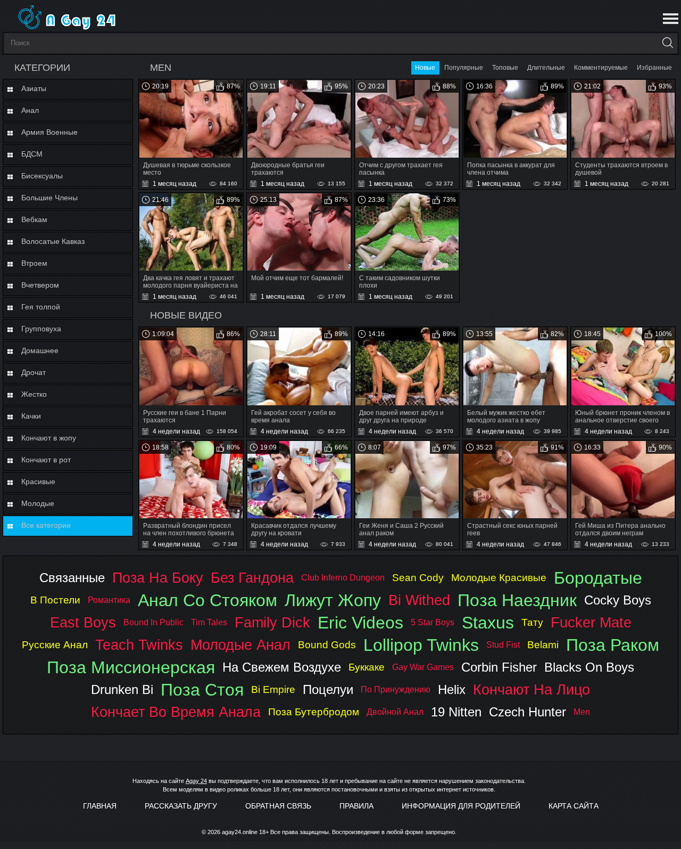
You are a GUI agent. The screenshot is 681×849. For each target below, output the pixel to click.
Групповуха (41, 328)
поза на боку (157, 577)
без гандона (252, 577)
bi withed (419, 600)
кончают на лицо (531, 689)
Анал (30, 110)
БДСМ (32, 154)
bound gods (327, 644)
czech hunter (527, 712)
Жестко (34, 394)
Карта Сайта (574, 806)
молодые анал (240, 644)
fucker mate (591, 622)
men (582, 711)
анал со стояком (207, 600)
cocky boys (617, 600)
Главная (100, 806)
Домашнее (40, 350)
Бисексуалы (42, 176)
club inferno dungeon (343, 577)
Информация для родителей (461, 806)
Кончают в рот (46, 459)
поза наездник (517, 600)
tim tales (209, 622)
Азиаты (33, 88)
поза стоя (202, 689)
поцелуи (328, 689)
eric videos (360, 622)
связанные (72, 577)
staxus (488, 622)
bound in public (153, 622)
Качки (31, 416)
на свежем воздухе (281, 667)
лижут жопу (333, 600)
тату (532, 622)
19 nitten (456, 712)
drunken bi (122, 689)
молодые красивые (498, 577)
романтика (109, 600)
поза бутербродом (313, 711)
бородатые (598, 577)
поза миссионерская (131, 667)
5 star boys (432, 622)
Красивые (38, 481)
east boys (83, 622)
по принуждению (395, 689)
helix (452, 689)
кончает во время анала (176, 712)
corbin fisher (499, 667)
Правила (356, 806)
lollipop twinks (421, 645)
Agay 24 (196, 781)
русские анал (55, 644)
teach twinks (139, 644)
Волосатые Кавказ (53, 241)
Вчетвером (40, 285)
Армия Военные (49, 132)
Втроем (34, 263)
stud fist (503, 644)
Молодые (37, 503)
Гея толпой (40, 307)
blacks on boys (589, 667)
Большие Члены (49, 197)
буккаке (366, 667)
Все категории (46, 525)
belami (543, 644)
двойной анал (395, 711)
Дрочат (33, 372)
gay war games (423, 667)
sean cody (418, 577)
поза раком (612, 645)
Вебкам (34, 219)
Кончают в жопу (48, 438)
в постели (55, 600)
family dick (272, 622)
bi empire (273, 689)
